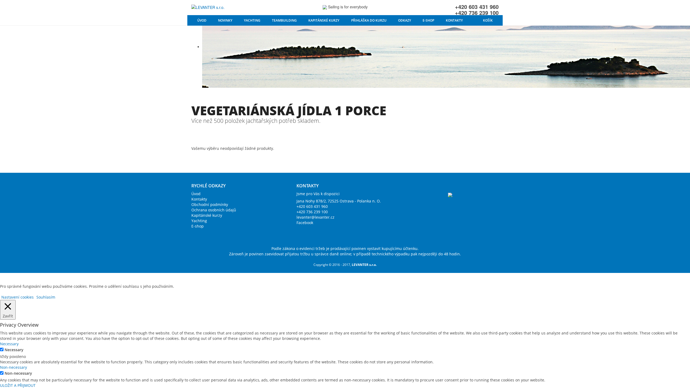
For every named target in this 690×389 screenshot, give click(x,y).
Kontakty (454, 20)
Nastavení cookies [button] (17, 297)
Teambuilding (284, 20)
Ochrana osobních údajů (213, 209)
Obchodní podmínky (209, 204)
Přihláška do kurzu (369, 20)
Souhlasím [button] (45, 297)
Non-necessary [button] (13, 367)
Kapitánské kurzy (323, 20)
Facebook (304, 222)
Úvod (201, 20)
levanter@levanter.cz (315, 217)
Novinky (225, 20)
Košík (488, 20)
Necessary (14, 349)
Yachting (252, 20)
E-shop (428, 20)
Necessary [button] (9, 343)
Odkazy (404, 20)
